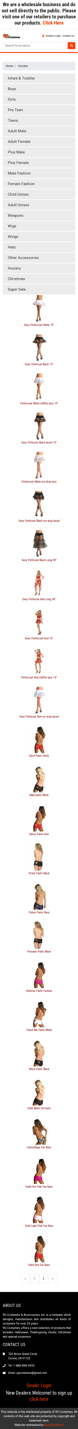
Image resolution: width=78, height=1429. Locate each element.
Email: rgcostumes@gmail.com (27, 1373)
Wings (13, 236)
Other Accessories (23, 258)
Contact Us (68, 35)
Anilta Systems (53, 1425)
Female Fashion (21, 184)
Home (9, 66)
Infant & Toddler (21, 78)
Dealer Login (39, 1385)
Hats (12, 247)
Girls (12, 99)
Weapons (15, 215)
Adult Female (19, 141)
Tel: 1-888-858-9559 (21, 1365)
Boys (12, 89)
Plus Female (18, 163)
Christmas (16, 279)
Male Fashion (19, 173)
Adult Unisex (18, 205)
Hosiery (23, 66)
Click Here (53, 23)
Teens (13, 120)
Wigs (12, 226)
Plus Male (16, 152)
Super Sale (17, 289)
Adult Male (17, 131)
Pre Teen (15, 110)
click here (39, 1399)
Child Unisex (18, 194)
